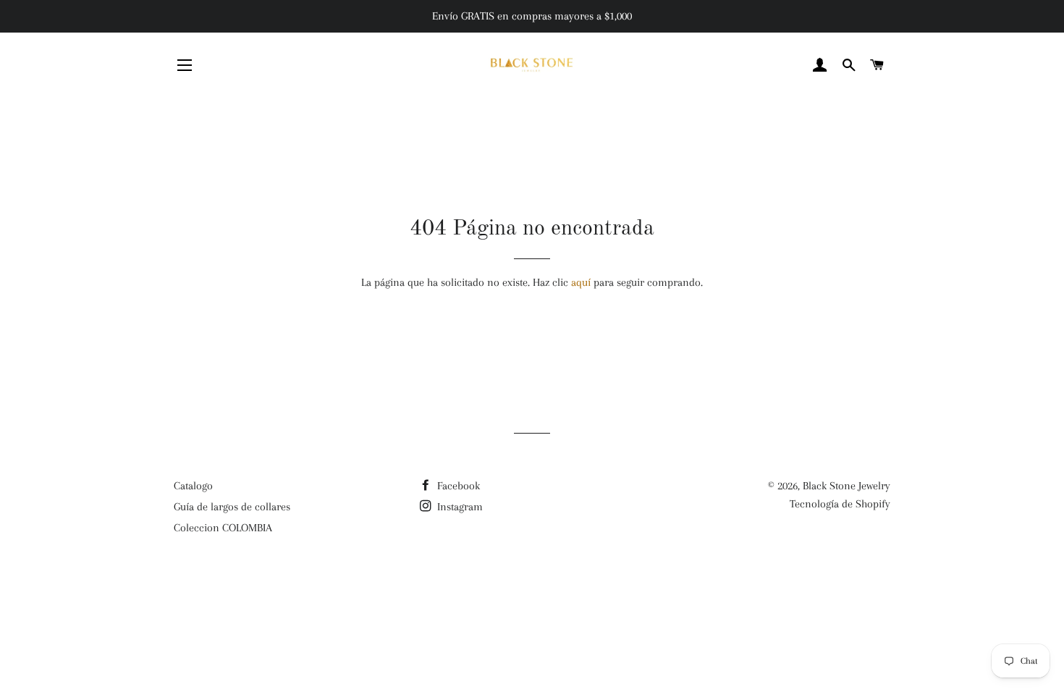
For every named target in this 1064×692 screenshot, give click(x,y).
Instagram (458, 506)
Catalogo (193, 485)
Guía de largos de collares (232, 506)
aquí (581, 282)
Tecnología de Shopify (840, 503)
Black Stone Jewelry (846, 485)
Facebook (457, 485)
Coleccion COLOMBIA (223, 527)
